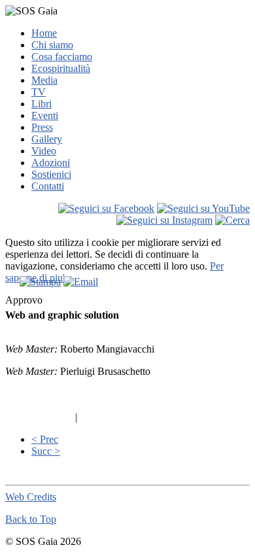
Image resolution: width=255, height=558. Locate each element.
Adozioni (50, 162)
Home (44, 33)
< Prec (44, 439)
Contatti (47, 186)
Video (43, 150)
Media (44, 80)
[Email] (80, 281)
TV (38, 91)
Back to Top (30, 519)
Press (42, 127)
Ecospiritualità (60, 68)
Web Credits (30, 496)
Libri (41, 103)
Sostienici (51, 174)
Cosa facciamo (61, 56)
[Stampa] (40, 281)
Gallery (46, 139)
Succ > (45, 451)
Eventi (44, 115)
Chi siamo (52, 44)
